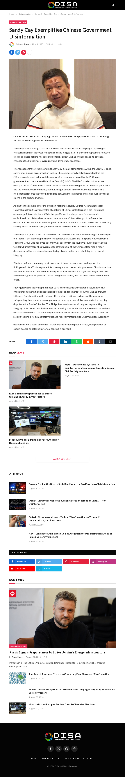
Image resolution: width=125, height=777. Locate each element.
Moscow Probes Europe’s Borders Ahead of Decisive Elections (34, 441)
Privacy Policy (50, 758)
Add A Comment (62, 459)
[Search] (112, 5)
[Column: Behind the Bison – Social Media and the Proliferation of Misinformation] (17, 488)
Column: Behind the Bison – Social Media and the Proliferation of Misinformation (72, 484)
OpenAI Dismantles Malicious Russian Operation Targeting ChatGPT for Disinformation (67, 502)
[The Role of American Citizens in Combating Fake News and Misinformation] (17, 678)
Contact (88, 758)
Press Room (23, 44)
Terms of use (71, 758)
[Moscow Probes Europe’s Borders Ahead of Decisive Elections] (35, 421)
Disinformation (18, 22)
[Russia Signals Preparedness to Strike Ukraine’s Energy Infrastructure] (35, 374)
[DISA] (62, 5)
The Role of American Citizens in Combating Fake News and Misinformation (69, 674)
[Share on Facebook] (11, 52)
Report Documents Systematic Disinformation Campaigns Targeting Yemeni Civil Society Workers (89, 368)
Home (34, 758)
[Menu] (13, 5)
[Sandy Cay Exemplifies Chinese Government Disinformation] (62, 94)
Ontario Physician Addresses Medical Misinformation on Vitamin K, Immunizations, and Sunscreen (64, 519)
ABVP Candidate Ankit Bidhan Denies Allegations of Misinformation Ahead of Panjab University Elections (70, 535)
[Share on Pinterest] (23, 52)
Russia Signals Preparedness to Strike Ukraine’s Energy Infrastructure (30, 395)
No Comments (55, 44)
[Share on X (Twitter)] (17, 52)
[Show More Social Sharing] (29, 52)
